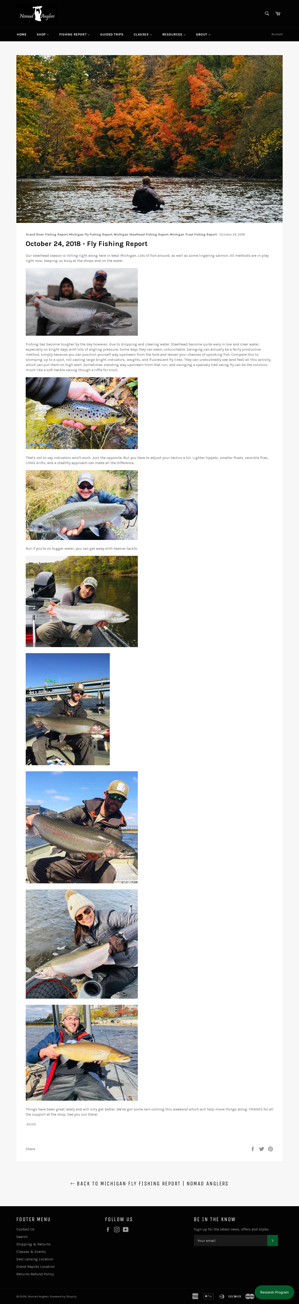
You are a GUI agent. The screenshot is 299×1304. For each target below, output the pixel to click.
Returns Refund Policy (35, 1274)
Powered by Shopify (63, 1296)
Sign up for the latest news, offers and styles (231, 1229)
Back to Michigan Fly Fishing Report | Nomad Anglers (152, 1183)
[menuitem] (22, 34)
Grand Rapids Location (35, 1266)
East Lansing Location (34, 1259)
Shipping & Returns (33, 1244)
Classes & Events (31, 1251)
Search (22, 1236)
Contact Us (25, 1229)
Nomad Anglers (38, 1296)
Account (277, 34)
